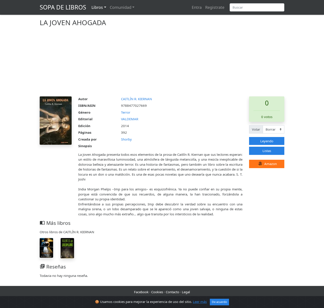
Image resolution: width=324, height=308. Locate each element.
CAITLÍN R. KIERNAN (136, 99)
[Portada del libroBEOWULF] (46, 247)
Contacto (172, 292)
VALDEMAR (129, 119)
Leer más (200, 301)
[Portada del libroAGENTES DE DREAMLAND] (67, 248)
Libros (97, 7)
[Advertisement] (162, 63)
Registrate (214, 7)
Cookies (157, 292)
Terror (125, 112)
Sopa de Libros (63, 7)
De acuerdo (219, 302)
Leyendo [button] (266, 141)
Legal (186, 292)
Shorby (126, 139)
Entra (197, 7)
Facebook (141, 292)
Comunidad (120, 7)
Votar (256, 129)
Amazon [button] (270, 164)
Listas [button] (267, 150)
